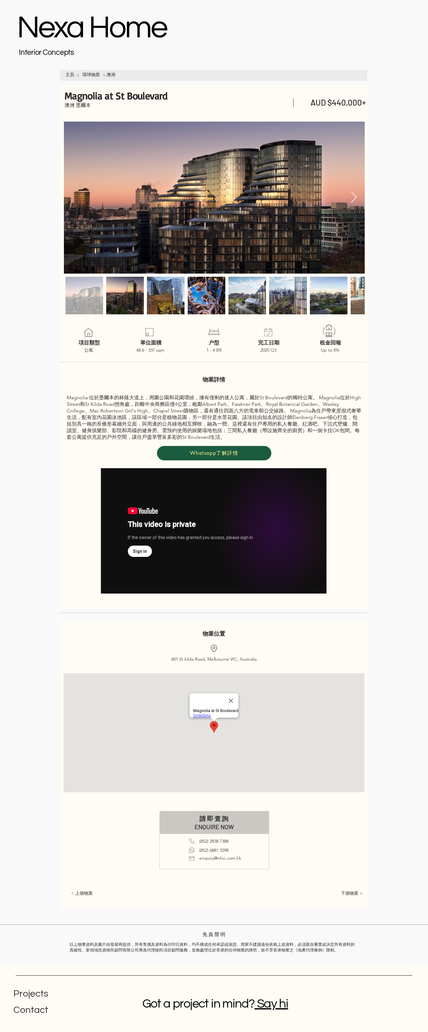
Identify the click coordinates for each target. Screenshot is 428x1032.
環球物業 (91, 74)
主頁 (69, 74)
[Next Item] (354, 197)
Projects (30, 993)
